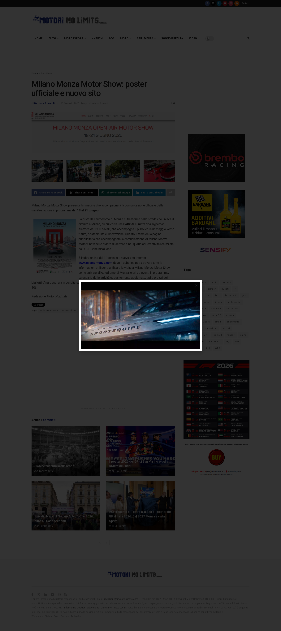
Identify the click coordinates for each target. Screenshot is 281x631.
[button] (196, 285)
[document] (140, 315)
